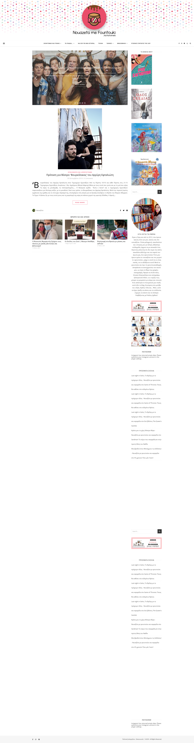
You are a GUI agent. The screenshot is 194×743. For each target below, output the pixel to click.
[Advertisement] (146, 494)
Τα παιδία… (69, 43)
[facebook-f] (179, 43)
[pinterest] (184, 43)
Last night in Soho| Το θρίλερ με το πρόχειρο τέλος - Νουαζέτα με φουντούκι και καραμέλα (145, 380)
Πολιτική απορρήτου (128, 739)
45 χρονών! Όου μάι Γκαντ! (143, 458)
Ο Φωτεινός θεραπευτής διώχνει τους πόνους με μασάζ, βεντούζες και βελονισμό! (46, 243)
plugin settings (136, 359)
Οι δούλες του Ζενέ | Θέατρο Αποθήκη (79, 241)
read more (80, 84)
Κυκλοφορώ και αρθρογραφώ (80, 172)
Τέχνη (100, 43)
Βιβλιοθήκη (121, 43)
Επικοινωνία (139, 739)
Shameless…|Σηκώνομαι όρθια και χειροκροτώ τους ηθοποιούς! (80, 67)
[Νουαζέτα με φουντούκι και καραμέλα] (97, 20)
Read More (80, 202)
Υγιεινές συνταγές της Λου (140, 43)
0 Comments (88, 178)
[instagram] (181, 43)
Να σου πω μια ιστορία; (86, 43)
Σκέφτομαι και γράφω (52, 43)
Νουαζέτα (39, 210)
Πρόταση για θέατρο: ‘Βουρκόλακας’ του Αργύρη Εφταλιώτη (80, 174)
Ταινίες (109, 43)
